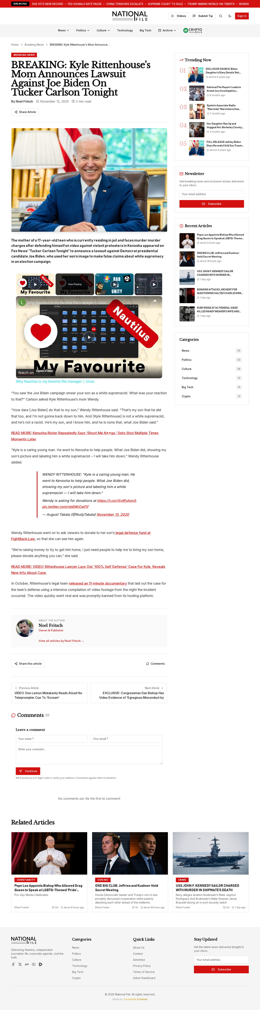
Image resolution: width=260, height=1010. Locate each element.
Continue (31, 771)
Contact (138, 953)
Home (15, 44)
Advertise (139, 959)
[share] (154, 301)
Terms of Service (144, 971)
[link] (22, 302)
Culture (101, 30)
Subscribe (214, 203)
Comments (158, 663)
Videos (181, 15)
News (62, 30)
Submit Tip (205, 15)
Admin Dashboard (144, 978)
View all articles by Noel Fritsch (61, 640)
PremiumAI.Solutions (135, 999)
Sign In (241, 15)
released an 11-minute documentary (98, 583)
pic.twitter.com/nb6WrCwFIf (65, 507)
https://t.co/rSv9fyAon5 (116, 501)
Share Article (27, 112)
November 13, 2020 (113, 515)
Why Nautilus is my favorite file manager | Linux (67, 302)
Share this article (30, 663)
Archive (168, 30)
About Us (138, 947)
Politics (81, 30)
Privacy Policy (142, 965)
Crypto (76, 978)
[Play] (114, 284)
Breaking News (34, 44)
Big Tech (145, 30)
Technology (125, 30)
